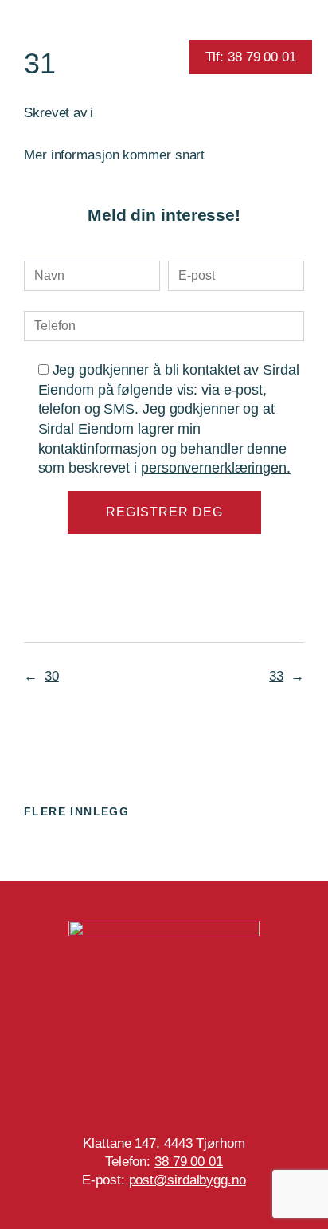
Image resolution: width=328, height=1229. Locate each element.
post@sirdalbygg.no (187, 1180)
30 (52, 676)
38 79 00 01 (188, 1161)
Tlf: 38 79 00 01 (250, 57)
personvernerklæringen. (216, 468)
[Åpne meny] (30, 57)
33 (276, 676)
